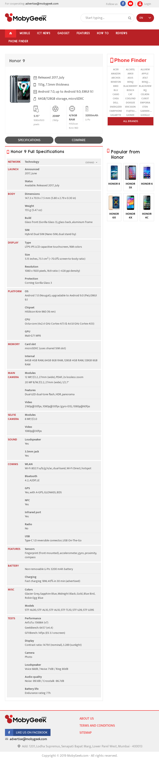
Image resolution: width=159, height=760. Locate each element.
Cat (130, 94)
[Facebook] (123, 3)
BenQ (130, 82)
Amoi (130, 74)
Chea (116, 98)
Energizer (116, 107)
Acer (116, 69)
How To (103, 33)
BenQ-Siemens (145, 82)
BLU (116, 90)
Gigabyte (115, 115)
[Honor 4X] (130, 209)
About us (87, 718)
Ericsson (130, 107)
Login (147, 3)
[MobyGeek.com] (25, 17)
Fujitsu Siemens (130, 111)
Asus (130, 78)
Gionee (130, 115)
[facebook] (28, 735)
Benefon (116, 82)
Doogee (130, 103)
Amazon (115, 74)
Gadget (63, 33)
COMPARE (79, 140)
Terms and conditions (97, 725)
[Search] (129, 18)
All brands (130, 121)
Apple (145, 74)
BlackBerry (130, 86)
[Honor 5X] (130, 179)
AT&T (145, 78)
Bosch (130, 90)
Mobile (25, 33)
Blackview (145, 86)
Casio (116, 94)
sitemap (86, 733)
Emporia (145, 103)
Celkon (145, 94)
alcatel (130, 69)
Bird (115, 86)
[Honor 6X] (114, 209)
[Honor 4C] (146, 209)
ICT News (43, 33)
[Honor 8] (114, 179)
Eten (145, 107)
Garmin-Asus (145, 111)
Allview (145, 69)
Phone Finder (18, 41)
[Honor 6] (146, 179)
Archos (115, 78)
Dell (115, 103)
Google (145, 115)
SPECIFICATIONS (29, 140)
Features (83, 33)
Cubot (145, 98)
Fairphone (116, 111)
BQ (145, 90)
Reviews (121, 33)
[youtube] (130, 3)
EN (141, 17)
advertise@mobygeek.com (42, 3)
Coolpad (130, 98)
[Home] (10, 33)
